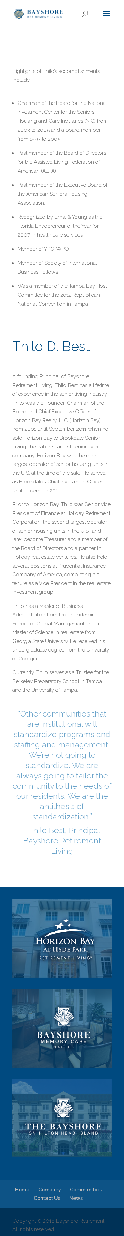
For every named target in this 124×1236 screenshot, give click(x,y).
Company (49, 1189)
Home (22, 1189)
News (76, 1198)
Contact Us (47, 1198)
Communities (86, 1189)
